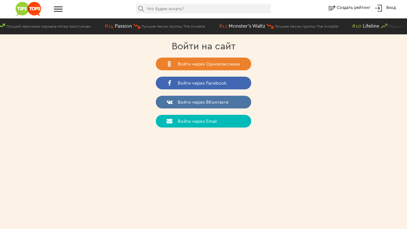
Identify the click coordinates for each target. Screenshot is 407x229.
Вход (391, 7)
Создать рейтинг (354, 7)
